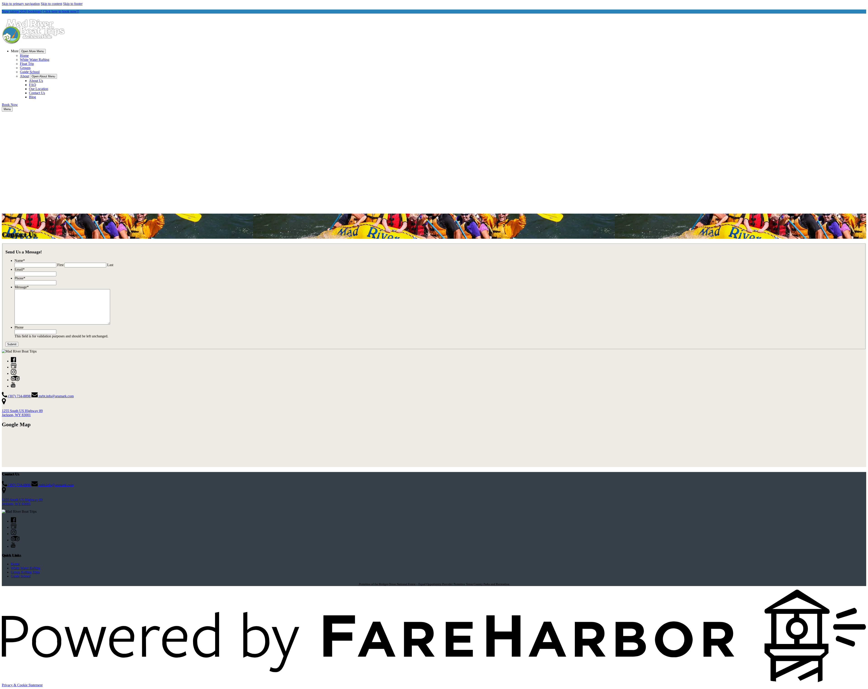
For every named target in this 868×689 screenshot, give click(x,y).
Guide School (30, 72)
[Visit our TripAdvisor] (15, 380)
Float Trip (27, 64)
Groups (25, 68)
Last (110, 265)
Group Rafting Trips (25, 572)
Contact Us (37, 93)
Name (19, 260)
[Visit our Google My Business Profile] (14, 367)
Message (21, 287)
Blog (32, 97)
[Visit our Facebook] (13, 361)
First (60, 265)
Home (24, 55)
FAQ (32, 85)
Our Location (38, 89)
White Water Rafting (34, 60)
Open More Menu (32, 51)
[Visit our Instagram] (13, 373)
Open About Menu (43, 76)
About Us (36, 81)
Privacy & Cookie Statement (22, 685)
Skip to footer (73, 4)
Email (19, 269)
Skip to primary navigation (21, 4)
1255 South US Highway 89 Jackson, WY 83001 (22, 413)
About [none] (24, 76)
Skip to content (51, 4)
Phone (19, 278)
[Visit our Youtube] (13, 386)
